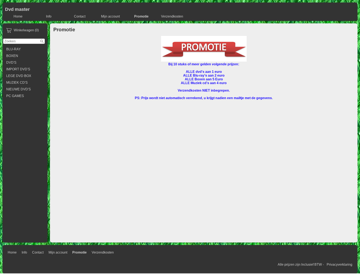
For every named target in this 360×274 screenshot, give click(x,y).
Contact (79, 16)
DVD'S (11, 62)
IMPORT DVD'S (18, 69)
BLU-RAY (13, 49)
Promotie (141, 16)
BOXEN (12, 56)
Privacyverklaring (339, 264)
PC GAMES (15, 96)
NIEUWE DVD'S (18, 89)
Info (48, 16)
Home (18, 16)
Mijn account (110, 16)
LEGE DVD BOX (18, 76)
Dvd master (17, 9)
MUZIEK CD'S (17, 82)
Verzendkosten (172, 16)
